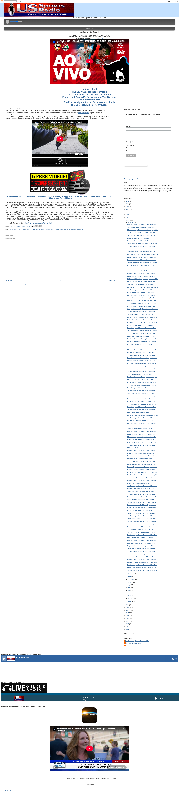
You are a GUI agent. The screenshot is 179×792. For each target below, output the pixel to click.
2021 (127, 214)
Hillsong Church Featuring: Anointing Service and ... (141, 420)
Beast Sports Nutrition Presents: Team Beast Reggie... (142, 344)
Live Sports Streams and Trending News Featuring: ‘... (142, 317)
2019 (127, 220)
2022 (127, 212)
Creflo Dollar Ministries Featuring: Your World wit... (141, 537)
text (127, 150)
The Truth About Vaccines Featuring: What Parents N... (142, 303)
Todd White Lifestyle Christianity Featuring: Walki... (141, 314)
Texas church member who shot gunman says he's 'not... (142, 262)
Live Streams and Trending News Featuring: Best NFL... (142, 415)
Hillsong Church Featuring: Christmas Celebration (140, 352)
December (131, 222)
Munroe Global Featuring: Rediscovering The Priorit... (141, 336)
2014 (127, 615)
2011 (127, 624)
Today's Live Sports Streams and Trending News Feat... (142, 491)
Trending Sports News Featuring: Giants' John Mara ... (142, 251)
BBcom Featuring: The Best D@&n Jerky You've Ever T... (143, 453)
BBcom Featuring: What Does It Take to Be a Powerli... (142, 507)
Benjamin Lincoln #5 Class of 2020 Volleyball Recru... (141, 360)
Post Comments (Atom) (19, 284)
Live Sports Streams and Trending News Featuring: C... (142, 377)
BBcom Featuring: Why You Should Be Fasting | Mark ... (142, 257)
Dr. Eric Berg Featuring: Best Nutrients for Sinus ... (141, 510)
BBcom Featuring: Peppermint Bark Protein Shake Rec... (142, 472)
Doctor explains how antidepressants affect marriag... (141, 456)
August (130, 582)
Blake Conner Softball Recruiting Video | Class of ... (141, 398)
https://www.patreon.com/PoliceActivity (38, 223)
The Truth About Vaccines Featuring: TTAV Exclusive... (142, 529)
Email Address (130, 120)
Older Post (112, 280)
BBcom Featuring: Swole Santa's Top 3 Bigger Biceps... (142, 401)
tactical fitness (83, 113)
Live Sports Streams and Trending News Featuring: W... (142, 224)
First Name (129, 126)
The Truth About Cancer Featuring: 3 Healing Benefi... (141, 385)
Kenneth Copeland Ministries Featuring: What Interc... (141, 249)
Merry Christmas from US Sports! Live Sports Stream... (142, 358)
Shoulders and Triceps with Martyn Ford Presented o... (142, 526)
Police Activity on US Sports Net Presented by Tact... (141, 328)
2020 (127, 217)
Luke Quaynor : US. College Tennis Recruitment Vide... (142, 543)
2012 (127, 621)
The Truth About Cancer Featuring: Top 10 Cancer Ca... (142, 404)
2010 (127, 626)
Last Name (129, 133)
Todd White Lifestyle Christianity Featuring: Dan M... (141, 554)
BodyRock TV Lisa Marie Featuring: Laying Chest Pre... (142, 363)
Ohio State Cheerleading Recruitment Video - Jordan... (142, 341)
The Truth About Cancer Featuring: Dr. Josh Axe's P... (141, 477)
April (129, 593)
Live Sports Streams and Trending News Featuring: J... (142, 469)
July (129, 585)
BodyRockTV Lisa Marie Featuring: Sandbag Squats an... (142, 322)
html (127, 148)
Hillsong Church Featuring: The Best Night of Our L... (141, 488)
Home (60, 280)
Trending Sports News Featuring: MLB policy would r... (142, 502)
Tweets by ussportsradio (131, 179)
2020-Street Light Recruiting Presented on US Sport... (141, 276)
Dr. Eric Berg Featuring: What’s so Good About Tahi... (141, 260)
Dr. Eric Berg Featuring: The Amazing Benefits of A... (141, 281)
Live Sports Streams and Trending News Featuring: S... (142, 273)
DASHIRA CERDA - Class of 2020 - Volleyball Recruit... (142, 379)
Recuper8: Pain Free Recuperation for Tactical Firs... (141, 306)
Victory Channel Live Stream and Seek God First (140, 499)
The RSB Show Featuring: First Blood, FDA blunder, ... (142, 232)
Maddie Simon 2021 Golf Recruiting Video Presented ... (142, 434)
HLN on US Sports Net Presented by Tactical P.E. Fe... (142, 442)
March (129, 595)
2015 (127, 613)
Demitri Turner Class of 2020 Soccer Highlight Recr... (141, 505)
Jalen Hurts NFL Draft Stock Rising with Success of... (142, 235)
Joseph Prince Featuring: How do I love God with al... (141, 271)
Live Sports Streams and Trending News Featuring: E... (142, 480)
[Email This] (34, 226)
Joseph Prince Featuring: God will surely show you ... (141, 518)
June (129, 587)
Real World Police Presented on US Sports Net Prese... (142, 562)
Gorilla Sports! (99, 38)
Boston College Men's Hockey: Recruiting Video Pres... (142, 467)
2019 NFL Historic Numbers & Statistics (138, 238)
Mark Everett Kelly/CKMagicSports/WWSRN (137, 641)
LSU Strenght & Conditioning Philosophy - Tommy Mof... (142, 279)
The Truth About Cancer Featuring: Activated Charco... (142, 366)
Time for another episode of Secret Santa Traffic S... (141, 369)
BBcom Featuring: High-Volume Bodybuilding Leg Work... (142, 230)
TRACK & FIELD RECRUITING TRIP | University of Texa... (143, 524)
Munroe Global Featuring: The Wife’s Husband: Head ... (142, 567)
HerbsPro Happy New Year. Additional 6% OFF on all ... (142, 265)
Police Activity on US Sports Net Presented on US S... (142, 458)
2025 (127, 204)
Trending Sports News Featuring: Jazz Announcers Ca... (142, 570)
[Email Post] (32, 226)
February (130, 598)
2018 (127, 605)
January (130, 601)
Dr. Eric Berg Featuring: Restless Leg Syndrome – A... (142, 325)
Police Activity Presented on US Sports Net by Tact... (141, 483)
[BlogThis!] (36, 226)
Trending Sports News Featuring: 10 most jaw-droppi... (142, 521)
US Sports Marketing (10, 790)
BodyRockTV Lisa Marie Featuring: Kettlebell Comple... (142, 546)
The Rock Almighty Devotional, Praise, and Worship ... (142, 246)
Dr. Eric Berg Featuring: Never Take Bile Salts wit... (141, 439)
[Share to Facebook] (40, 226)
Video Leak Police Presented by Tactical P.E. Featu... (141, 532)
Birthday (128, 139)
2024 (127, 206)
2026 (127, 201)
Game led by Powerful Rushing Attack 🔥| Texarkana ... (142, 298)
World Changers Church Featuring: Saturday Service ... (142, 393)
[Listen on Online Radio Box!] (176, 659)
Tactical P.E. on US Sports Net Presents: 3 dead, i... (141, 548)
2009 (127, 629)
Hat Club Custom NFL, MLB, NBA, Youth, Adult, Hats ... (142, 287)
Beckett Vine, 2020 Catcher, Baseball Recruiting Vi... (141, 319)
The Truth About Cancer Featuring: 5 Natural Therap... (141, 556)
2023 (127, 209)
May (129, 590)
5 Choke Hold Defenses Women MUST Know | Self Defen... (143, 349)
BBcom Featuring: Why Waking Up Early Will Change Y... (142, 382)
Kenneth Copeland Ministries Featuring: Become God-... (142, 464)
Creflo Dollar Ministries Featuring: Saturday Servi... (141, 292)
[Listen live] (4, 658)
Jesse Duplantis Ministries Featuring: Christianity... (141, 428)
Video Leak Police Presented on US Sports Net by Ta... (142, 284)
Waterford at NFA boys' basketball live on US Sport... (141, 227)
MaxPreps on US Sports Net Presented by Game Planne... (143, 254)
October (130, 576)
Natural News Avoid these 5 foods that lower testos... (141, 347)
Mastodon (3, 790)
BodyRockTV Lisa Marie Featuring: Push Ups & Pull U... (142, 300)
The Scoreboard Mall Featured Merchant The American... (142, 330)
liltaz (126, 646)
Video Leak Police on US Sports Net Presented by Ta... (142, 241)
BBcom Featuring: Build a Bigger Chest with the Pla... (141, 437)
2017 (127, 607)
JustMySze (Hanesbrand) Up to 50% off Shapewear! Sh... (143, 243)
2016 (127, 610)
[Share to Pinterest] (41, 226)
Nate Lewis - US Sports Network (133, 643)
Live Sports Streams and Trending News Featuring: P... (142, 496)
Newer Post (8, 280)
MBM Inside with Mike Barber (135, 448)
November (131, 574)
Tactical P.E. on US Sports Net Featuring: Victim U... (141, 513)
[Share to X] (38, 226)
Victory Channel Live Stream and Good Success (140, 374)
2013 (127, 618)
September (131, 579)
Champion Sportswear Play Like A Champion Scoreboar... (142, 309)
